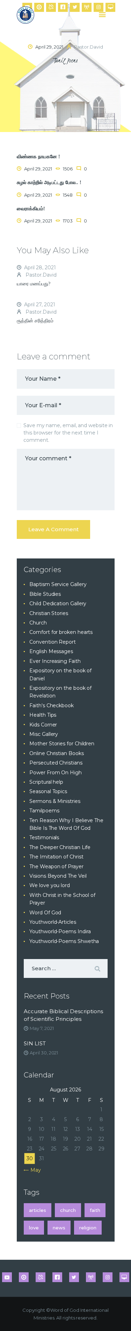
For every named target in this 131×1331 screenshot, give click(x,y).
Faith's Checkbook (51, 705)
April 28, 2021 (40, 267)
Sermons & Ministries (54, 801)
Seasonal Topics (48, 791)
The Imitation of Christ (56, 857)
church (68, 1210)
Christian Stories (48, 613)
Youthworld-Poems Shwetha (64, 941)
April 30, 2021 (44, 1052)
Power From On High (55, 772)
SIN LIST (35, 1043)
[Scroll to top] (119, 1314)
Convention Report (52, 642)
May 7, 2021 (41, 1028)
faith (95, 1210)
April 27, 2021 (39, 304)
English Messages (51, 651)
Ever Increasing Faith (54, 661)
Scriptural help (46, 782)
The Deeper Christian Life (59, 847)
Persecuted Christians (55, 763)
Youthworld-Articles (52, 922)
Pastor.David (40, 275)
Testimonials (44, 837)
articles (37, 1210)
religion (87, 1227)
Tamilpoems (44, 810)
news (59, 1227)
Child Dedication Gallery (57, 603)
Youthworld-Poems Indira (59, 931)
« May (34, 1170)
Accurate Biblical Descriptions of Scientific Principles (63, 1015)
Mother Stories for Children (61, 743)
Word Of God (45, 912)
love (34, 1227)
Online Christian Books (56, 753)
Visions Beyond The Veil (57, 876)
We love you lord (49, 885)
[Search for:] (66, 968)
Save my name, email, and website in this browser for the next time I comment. (68, 432)
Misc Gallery (43, 734)
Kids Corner (43, 725)
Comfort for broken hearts (61, 632)
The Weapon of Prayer (56, 866)
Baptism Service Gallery (57, 584)
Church (38, 623)
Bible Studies (45, 594)
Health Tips (42, 715)
